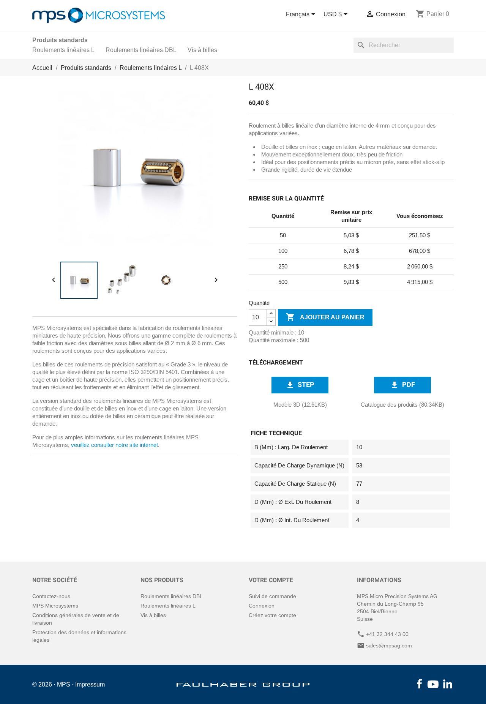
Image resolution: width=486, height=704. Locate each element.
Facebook (419, 684)
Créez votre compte (272, 615)
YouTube (433, 684)
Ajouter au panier (325, 317)
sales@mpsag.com (389, 645)
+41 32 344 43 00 (387, 634)
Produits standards (60, 40)
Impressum (90, 684)
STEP (300, 385)
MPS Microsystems (55, 606)
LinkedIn (447, 683)
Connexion (262, 606)
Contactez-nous (51, 596)
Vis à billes (202, 50)
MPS (63, 684)
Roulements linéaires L (63, 50)
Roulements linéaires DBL (141, 50)
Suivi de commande (272, 596)
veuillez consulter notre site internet (114, 445)
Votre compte (271, 580)
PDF (402, 385)
